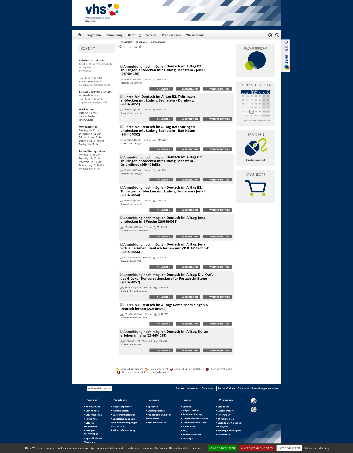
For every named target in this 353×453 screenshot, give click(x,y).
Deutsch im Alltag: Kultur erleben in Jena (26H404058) (164, 333)
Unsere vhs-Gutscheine (195, 418)
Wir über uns (195, 35)
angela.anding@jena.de (93, 102)
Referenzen (224, 414)
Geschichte (224, 434)
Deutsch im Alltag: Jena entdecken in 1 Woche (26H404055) (162, 219)
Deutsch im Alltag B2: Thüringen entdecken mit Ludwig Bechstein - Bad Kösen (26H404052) (157, 130)
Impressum (193, 388)
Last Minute (92, 410)
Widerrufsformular (99, 388)
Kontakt (179, 388)
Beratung (134, 35)
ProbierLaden (171, 35)
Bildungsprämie (156, 410)
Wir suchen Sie (226, 418)
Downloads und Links (194, 422)
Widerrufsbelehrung (124, 430)
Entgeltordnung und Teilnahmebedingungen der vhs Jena (124, 422)
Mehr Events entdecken (255, 120)
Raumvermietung (192, 414)
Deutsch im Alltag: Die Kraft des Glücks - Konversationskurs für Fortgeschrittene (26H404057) (166, 278)
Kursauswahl (158, 42)
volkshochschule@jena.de (94, 84)
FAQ (185, 430)
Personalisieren (289, 448)
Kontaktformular (192, 434)
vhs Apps (188, 438)
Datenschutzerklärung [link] (316, 448)
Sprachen (153, 406)
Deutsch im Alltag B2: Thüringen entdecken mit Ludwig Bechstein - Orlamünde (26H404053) (161, 161)
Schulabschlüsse (157, 422)
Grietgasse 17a (87, 67)
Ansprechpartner (122, 406)
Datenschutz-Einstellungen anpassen (258, 388)
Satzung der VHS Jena (229, 430)
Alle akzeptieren (223, 448)
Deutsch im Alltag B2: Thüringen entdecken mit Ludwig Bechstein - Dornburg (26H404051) (157, 100)
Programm (93, 35)
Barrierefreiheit (226, 388)
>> (268, 90)
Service (151, 35)
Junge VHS (91, 418)
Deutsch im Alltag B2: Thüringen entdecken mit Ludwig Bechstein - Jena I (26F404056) (162, 70)
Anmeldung (114, 35)
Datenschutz (208, 388)
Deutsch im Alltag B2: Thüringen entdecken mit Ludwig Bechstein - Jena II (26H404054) (163, 191)
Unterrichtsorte (226, 410)
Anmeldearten (121, 410)
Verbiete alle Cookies (258, 448)
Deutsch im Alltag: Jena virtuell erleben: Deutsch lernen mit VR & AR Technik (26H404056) (164, 248)
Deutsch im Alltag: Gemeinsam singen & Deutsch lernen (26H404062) (164, 307)
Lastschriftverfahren (124, 414)
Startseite (126, 42)
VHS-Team (223, 406)
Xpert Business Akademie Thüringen (93, 442)
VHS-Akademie (94, 414)
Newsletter (189, 426)
